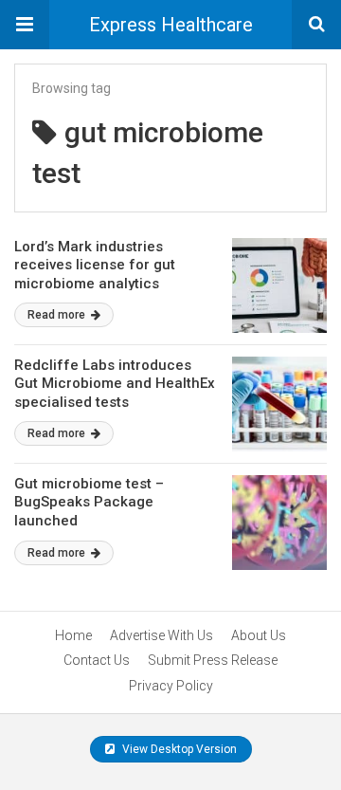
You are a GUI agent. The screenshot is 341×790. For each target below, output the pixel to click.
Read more (57, 315)
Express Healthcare (171, 24)
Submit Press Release (213, 660)
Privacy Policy (171, 685)
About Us (258, 635)
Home (73, 635)
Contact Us (96, 660)
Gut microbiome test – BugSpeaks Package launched (89, 502)
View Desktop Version (178, 749)
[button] (24, 24)
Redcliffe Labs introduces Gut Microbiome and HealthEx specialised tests (114, 384)
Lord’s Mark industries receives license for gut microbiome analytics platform (94, 274)
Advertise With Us (161, 635)
